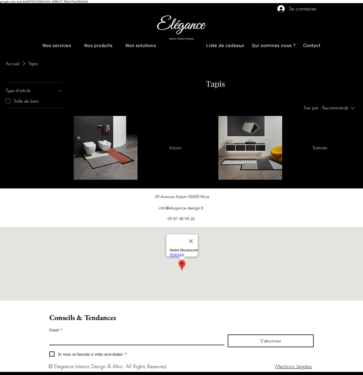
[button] (63, 45)
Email (55, 329)
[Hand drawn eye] (246, 8)
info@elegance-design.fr (181, 208)
